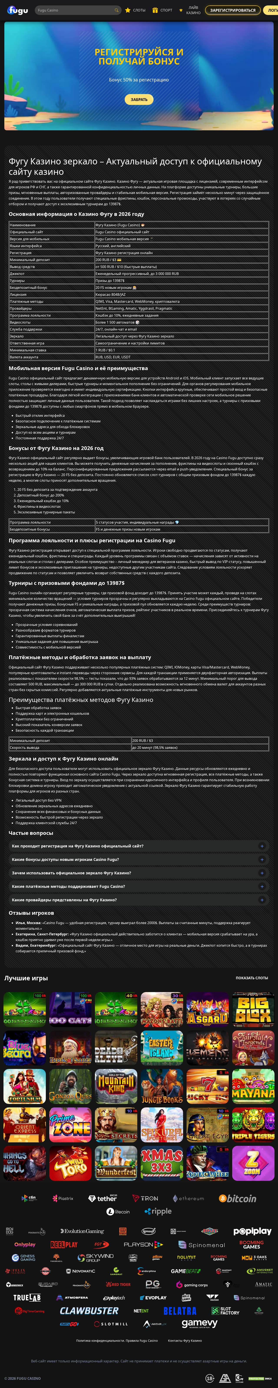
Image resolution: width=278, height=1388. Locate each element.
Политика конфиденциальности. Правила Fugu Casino (117, 1340)
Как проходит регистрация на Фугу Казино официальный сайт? (78, 846)
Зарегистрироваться (233, 10)
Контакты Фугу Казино (185, 1340)
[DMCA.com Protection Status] (261, 1378)
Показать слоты (252, 978)
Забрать (139, 99)
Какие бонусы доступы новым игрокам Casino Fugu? (65, 859)
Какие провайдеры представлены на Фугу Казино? (64, 899)
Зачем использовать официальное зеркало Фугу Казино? (71, 872)
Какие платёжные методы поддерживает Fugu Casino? (68, 886)
